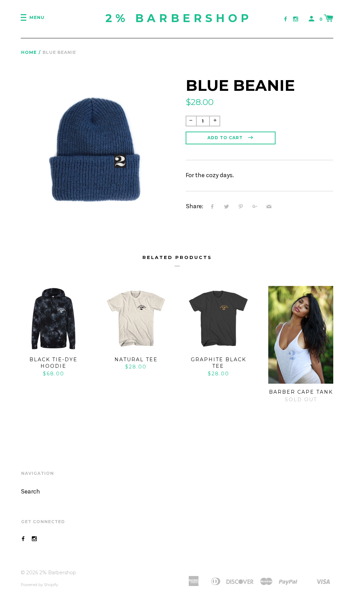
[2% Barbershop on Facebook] (285, 19)
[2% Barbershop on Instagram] (295, 19)
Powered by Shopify (39, 584)
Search (30, 491)
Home (29, 52)
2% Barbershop (178, 18)
